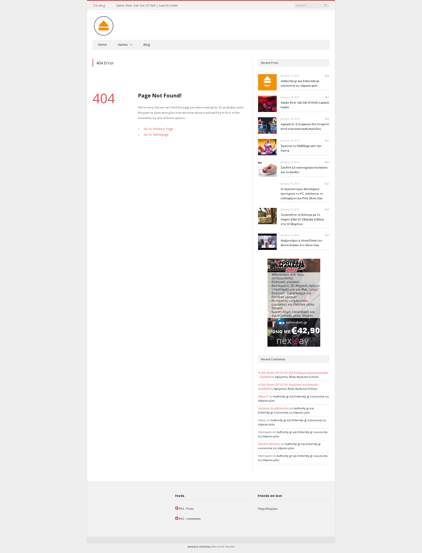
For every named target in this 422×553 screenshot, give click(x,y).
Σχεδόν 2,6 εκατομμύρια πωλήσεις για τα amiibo (304, 169)
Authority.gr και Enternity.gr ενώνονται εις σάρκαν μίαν (300, 83)
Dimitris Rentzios (269, 444)
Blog (146, 44)
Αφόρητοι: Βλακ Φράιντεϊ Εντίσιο (297, 377)
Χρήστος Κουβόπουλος (273, 408)
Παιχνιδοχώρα (267, 509)
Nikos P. (263, 396)
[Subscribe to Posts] (176, 509)
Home (102, 44)
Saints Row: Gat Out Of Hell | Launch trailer (147, 5)
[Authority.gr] (104, 25)
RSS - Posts (186, 509)
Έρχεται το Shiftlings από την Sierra (301, 148)
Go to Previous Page (157, 129)
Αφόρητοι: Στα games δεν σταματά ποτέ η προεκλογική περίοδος (305, 126)
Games (123, 44)
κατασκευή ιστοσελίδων (199, 546)
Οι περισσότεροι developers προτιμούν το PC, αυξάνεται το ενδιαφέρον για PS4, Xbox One (302, 193)
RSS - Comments (190, 519)
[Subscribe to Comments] (176, 519)
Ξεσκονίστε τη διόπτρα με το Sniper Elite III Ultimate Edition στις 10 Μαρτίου (302, 219)
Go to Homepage (155, 134)
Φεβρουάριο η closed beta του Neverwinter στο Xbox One (301, 242)
